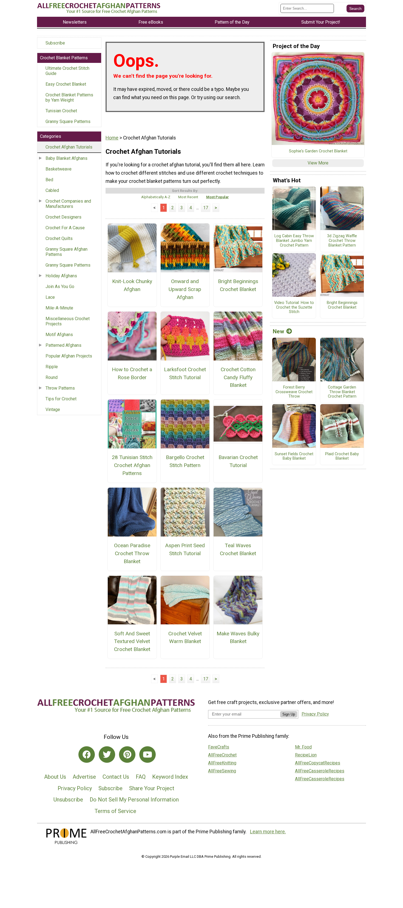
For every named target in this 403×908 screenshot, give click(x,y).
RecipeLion (306, 755)
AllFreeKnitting (222, 762)
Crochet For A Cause (65, 227)
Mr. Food (303, 747)
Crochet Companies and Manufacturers (68, 204)
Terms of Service (115, 811)
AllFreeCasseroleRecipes (319, 770)
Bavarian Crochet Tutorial (238, 461)
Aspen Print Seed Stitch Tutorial (185, 549)
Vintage (53, 409)
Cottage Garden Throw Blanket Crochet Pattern (342, 392)
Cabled (52, 190)
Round (52, 377)
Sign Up (288, 714)
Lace (50, 297)
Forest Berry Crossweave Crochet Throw (294, 392)
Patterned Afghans (63, 345)
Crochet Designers (63, 217)
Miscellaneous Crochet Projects (68, 321)
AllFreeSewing (222, 770)
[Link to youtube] (147, 754)
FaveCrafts (218, 747)
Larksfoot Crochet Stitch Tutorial (185, 373)
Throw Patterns (60, 388)
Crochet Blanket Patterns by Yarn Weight (69, 97)
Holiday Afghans (61, 275)
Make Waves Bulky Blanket (238, 637)
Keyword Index (170, 776)
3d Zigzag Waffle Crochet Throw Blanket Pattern (342, 240)
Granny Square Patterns (68, 121)
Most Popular (217, 197)
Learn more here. (268, 831)
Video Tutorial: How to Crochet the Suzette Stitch (294, 307)
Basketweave (59, 169)
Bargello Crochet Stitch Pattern (185, 461)
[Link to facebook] (86, 754)
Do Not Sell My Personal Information (134, 799)
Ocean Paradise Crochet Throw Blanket (132, 553)
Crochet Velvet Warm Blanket (185, 637)
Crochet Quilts (59, 238)
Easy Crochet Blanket (66, 84)
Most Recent (188, 197)
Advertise (84, 776)
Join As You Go (60, 286)
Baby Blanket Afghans (66, 158)
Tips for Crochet (61, 398)
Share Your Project (151, 788)
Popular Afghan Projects (69, 356)
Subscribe (55, 43)
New (278, 331)
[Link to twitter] (107, 754)
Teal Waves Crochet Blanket (238, 549)
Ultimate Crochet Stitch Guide (67, 71)
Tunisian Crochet (61, 110)
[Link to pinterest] (127, 754)
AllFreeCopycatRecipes (317, 762)
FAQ (141, 776)
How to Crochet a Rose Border (132, 373)
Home (112, 138)
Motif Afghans (59, 334)
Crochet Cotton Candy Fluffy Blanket (238, 377)
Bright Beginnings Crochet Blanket (238, 285)
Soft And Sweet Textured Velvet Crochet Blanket (132, 641)
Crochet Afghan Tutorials (69, 147)
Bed (49, 179)
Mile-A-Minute (59, 308)
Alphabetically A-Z (155, 197)
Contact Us (116, 776)
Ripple (52, 366)
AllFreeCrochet (222, 755)
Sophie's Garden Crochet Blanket (318, 151)
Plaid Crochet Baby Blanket (342, 456)
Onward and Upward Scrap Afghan (185, 289)
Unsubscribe (68, 799)
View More (318, 163)
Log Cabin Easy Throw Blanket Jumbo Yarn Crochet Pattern (294, 240)
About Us (55, 776)
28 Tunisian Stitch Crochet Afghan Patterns (132, 465)
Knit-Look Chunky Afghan (132, 285)
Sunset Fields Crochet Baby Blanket (294, 456)
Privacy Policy (75, 788)
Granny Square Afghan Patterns (66, 252)
